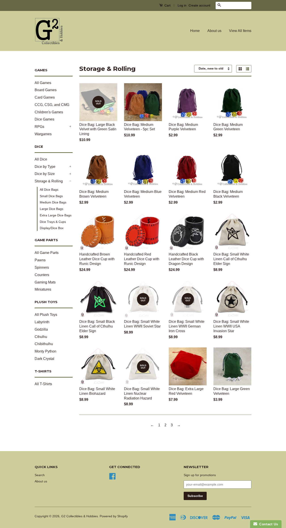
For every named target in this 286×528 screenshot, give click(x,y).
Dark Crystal (44, 359)
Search (40, 475)
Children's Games (49, 112)
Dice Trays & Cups (53, 222)
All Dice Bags (49, 189)
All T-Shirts (43, 384)
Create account (199, 5)
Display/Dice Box (51, 228)
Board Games (46, 90)
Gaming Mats (45, 282)
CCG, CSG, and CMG (52, 105)
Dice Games (44, 119)
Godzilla (41, 329)
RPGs (39, 127)
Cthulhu (41, 337)
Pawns (40, 260)
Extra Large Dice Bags (56, 215)
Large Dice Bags (51, 209)
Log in (182, 5)
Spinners (42, 267)
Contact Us (267, 524)
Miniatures (43, 289)
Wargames (43, 134)
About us (214, 31)
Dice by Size (45, 174)
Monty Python (45, 351)
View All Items (240, 31)
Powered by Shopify (114, 516)
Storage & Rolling (49, 181)
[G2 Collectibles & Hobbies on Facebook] (112, 475)
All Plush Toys (46, 315)
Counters (42, 275)
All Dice (41, 159)
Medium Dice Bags (53, 202)
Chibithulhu (44, 344)
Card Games (45, 97)
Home (195, 31)
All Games (43, 83)
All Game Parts (47, 253)
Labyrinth (42, 322)
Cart (167, 5)
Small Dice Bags (51, 196)
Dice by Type (45, 167)
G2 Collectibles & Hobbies (79, 516)
